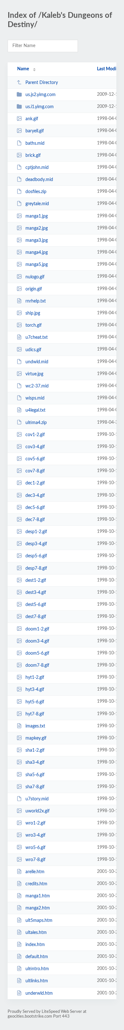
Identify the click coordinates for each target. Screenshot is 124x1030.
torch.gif (33, 325)
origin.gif (33, 289)
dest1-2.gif (35, 580)
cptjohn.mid (37, 167)
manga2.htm (37, 908)
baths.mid (35, 143)
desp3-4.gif (36, 544)
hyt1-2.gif (34, 677)
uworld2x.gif (37, 811)
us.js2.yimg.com (40, 95)
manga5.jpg (36, 264)
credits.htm (36, 884)
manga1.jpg (36, 216)
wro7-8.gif (35, 860)
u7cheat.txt (36, 337)
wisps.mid (35, 398)
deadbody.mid (39, 179)
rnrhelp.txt (35, 301)
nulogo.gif (35, 277)
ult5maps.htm (38, 920)
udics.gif (33, 349)
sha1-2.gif (35, 750)
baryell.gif (34, 131)
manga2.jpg (36, 228)
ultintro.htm (37, 969)
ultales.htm (36, 932)
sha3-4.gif (35, 762)
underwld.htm (39, 993)
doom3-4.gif (37, 641)
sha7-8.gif (35, 787)
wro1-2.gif (35, 823)
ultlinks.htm (36, 981)
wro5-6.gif (35, 847)
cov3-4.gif (35, 447)
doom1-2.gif (37, 629)
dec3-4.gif (35, 495)
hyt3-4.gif (34, 689)
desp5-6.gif (36, 556)
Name (23, 69)
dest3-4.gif (35, 592)
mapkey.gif (35, 738)
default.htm (36, 957)
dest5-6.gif (35, 604)
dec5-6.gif (35, 507)
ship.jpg (32, 313)
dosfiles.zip (35, 192)
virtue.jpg (34, 374)
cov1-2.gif (35, 435)
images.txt (35, 726)
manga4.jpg (36, 252)
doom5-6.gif (37, 653)
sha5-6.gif (35, 774)
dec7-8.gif (35, 520)
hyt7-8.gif (34, 714)
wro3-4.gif (35, 835)
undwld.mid (36, 362)
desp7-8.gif (36, 568)
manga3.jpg (36, 240)
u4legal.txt (35, 410)
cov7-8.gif (35, 471)
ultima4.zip (36, 422)
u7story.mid (37, 799)
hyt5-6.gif (34, 701)
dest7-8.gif (35, 617)
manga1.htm (37, 896)
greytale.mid (37, 204)
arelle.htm (35, 872)
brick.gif (33, 155)
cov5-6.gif (35, 459)
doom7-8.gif (37, 665)
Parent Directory (41, 82)
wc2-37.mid (37, 386)
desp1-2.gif (36, 532)
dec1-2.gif (35, 483)
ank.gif (31, 119)
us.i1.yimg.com (39, 107)
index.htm (35, 945)
